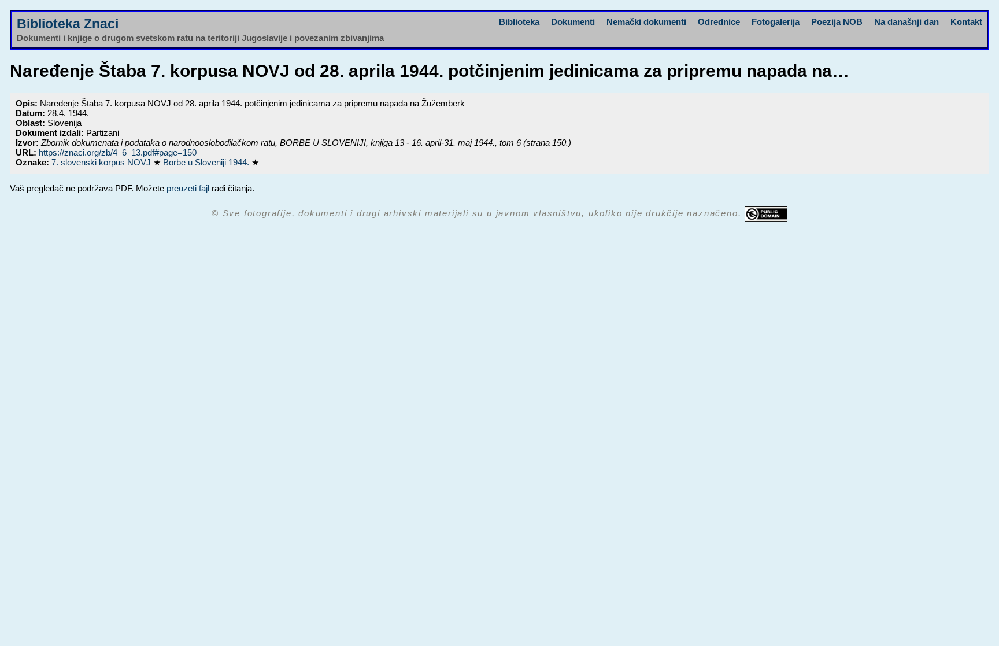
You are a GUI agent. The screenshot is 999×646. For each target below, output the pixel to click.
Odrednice (719, 22)
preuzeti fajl (187, 188)
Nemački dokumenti (646, 22)
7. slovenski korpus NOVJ (102, 162)
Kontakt (966, 22)
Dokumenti (573, 22)
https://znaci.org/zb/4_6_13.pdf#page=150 (118, 152)
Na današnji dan (906, 22)
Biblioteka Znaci (68, 24)
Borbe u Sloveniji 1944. (207, 162)
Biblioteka (519, 22)
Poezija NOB (837, 22)
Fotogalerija (776, 22)
